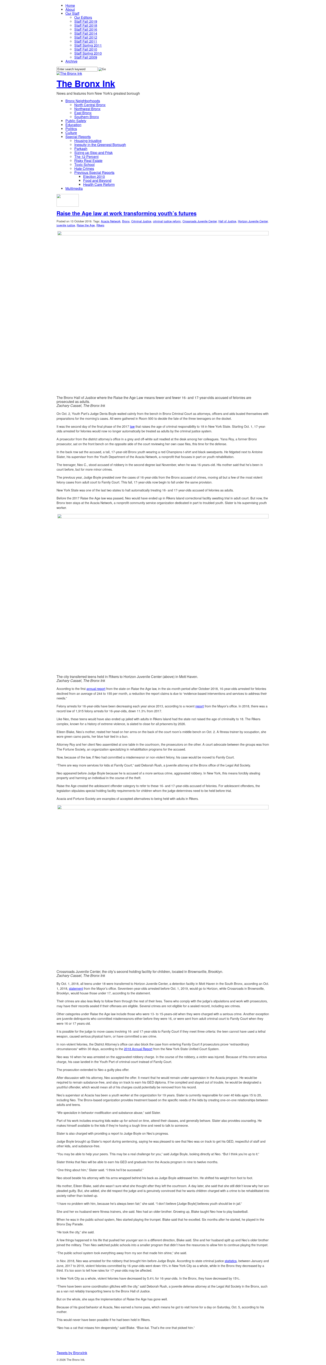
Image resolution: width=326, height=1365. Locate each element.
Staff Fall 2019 (85, 21)
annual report (95, 688)
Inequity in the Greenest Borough (100, 144)
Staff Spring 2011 (88, 45)
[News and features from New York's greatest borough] (69, 73)
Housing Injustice (88, 140)
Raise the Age (86, 225)
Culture (71, 132)
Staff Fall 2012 (85, 37)
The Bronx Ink (86, 83)
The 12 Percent (86, 156)
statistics (231, 1260)
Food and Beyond (97, 180)
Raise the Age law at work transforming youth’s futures (126, 213)
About (70, 9)
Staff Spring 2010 (88, 53)
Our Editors (83, 17)
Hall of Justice (227, 221)
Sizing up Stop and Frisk (93, 152)
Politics (71, 128)
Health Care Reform (99, 184)
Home (70, 5)
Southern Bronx (86, 116)
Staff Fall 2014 (85, 33)
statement (76, 988)
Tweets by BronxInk (72, 1352)
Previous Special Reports (94, 172)
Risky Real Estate (88, 160)
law (132, 426)
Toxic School (84, 164)
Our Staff (72, 13)
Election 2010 (94, 176)
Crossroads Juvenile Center (200, 221)
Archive (71, 61)
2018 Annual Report (138, 1048)
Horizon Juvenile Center (253, 221)
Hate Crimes (84, 168)
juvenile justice (66, 225)
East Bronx (83, 112)
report (199, 706)
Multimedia (74, 188)
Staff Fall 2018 (85, 25)
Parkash (80, 148)
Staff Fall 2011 (85, 41)
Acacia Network (110, 221)
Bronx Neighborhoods (82, 100)
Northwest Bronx (87, 108)
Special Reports (78, 136)
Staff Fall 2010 (85, 49)
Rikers (100, 225)
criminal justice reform (167, 221)
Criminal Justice (141, 221)
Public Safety (75, 120)
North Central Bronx (90, 104)
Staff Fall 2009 (85, 57)
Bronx (126, 221)
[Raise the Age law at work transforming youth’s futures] (68, 205)
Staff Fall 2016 (85, 29)
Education (73, 124)
